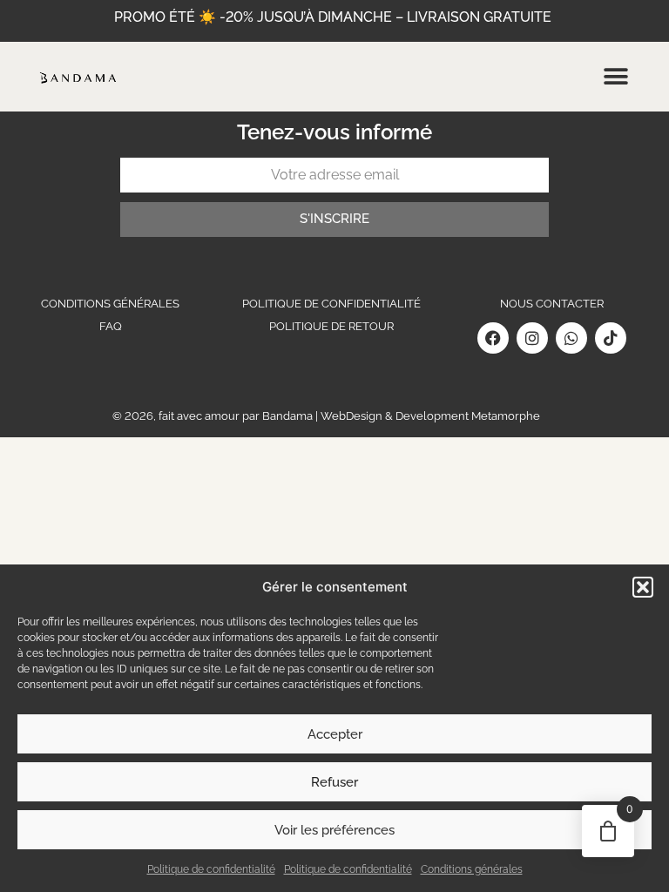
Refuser (334, 782)
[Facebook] (493, 338)
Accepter (334, 734)
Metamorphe (505, 415)
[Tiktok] (610, 338)
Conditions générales (472, 869)
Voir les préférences (334, 830)
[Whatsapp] (571, 338)
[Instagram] (532, 338)
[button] (643, 587)
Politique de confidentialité (211, 869)
